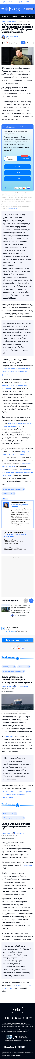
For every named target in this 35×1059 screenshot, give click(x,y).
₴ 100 (17, 167)
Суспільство (14, 21)
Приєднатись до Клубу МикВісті (18, 640)
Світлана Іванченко (22, 686)
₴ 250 (17, 173)
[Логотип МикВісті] (15, 9)
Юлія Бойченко (20, 833)
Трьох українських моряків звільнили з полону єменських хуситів (14, 541)
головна (6, 16)
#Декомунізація (8, 813)
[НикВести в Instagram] (19, 1019)
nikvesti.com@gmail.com (13, 1055)
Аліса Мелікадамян (12, 36)
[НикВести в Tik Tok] (23, 1019)
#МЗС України (7, 667)
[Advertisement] (17, 578)
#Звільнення (22, 667)
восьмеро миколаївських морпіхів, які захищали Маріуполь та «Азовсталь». (16, 794)
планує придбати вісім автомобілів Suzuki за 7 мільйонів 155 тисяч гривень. (16, 371)
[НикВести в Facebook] (8, 1019)
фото (31, 16)
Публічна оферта (12, 208)
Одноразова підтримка (10, 158)
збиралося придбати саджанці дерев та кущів (16, 454)
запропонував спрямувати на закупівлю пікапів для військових (17, 472)
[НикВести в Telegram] (12, 1019)
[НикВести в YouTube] (16, 1019)
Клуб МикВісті (9, 131)
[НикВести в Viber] (4, 1019)
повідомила (9, 736)
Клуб (30, 9)
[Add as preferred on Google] (6, 9)
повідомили (27, 865)
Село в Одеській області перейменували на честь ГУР (15, 549)
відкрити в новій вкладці (7, 691)
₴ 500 (17, 179)
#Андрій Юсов (7, 493)
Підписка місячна (24, 158)
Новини (9, 21)
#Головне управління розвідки (12, 489)
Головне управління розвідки (15, 535)
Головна (3, 21)
